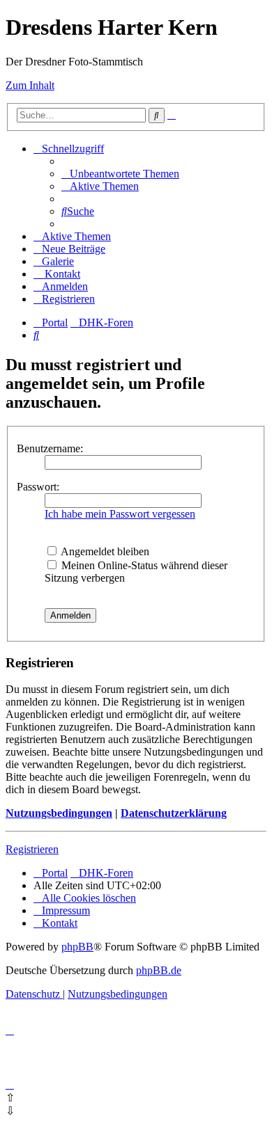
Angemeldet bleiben (104, 551)
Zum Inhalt (30, 85)
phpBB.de (158, 970)
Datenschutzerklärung (174, 813)
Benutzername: (50, 448)
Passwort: (38, 487)
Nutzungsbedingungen (59, 813)
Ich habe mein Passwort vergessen (120, 514)
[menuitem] (120, 174)
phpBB (77, 947)
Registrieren (32, 849)
